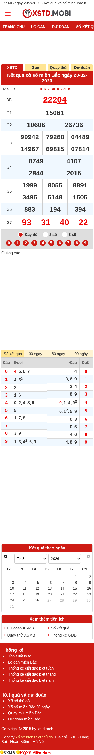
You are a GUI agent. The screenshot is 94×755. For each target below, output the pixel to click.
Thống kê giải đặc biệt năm (31, 680)
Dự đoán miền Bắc (24, 719)
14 (62, 588)
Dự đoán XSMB (20, 628)
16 (89, 588)
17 (12, 594)
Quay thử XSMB (21, 635)
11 (24, 588)
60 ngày (58, 354)
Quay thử (58, 67)
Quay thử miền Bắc (25, 713)
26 (37, 600)
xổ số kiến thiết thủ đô (34, 737)
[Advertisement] (47, 302)
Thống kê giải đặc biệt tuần (31, 668)
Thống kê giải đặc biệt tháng (32, 674)
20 (50, 594)
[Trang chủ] (47, 19)
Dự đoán (82, 67)
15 (75, 588)
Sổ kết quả (60, 628)
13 (50, 588)
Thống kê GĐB (64, 635)
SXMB (9, 753)
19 (37, 594)
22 (75, 594)
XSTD (12, 67)
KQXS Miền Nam (35, 753)
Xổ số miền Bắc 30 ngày (29, 707)
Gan (35, 67)
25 (24, 600)
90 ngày (81, 354)
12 (37, 588)
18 (24, 594)
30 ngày (35, 354)
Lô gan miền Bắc (22, 662)
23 (89, 594)
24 (12, 600)
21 (62, 594)
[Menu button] (7, 13)
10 (12, 588)
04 (62, 99)
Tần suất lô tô (19, 656)
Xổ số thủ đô (19, 701)
